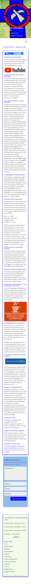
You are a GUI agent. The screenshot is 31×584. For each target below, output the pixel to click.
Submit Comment (18, 499)
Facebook (7, 564)
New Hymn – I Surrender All (12, 534)
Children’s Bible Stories (10, 559)
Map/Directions (8, 569)
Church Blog (7, 556)
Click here (16, 369)
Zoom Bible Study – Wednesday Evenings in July (15, 518)
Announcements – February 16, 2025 (14, 523)
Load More (16, 537)
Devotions (7, 549)
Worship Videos (8, 546)
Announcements (8, 551)
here (8, 98)
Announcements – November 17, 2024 (15, 527)
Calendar (6, 554)
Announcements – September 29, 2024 (15, 530)
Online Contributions (10, 561)
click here (22, 376)
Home (6, 544)
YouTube (7, 76)
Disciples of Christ (9, 571)
